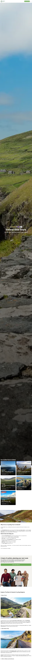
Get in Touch (27, 1)
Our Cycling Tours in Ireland (8, 459)
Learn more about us (16, 564)
